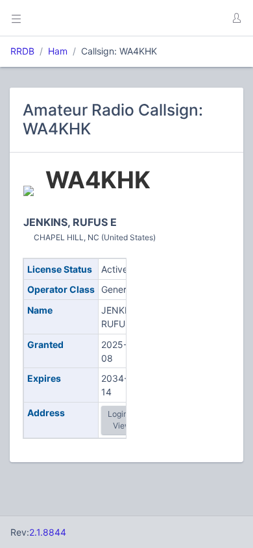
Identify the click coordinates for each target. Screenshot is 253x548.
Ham (57, 50)
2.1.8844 (47, 532)
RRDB (22, 50)
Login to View (122, 419)
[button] (236, 18)
